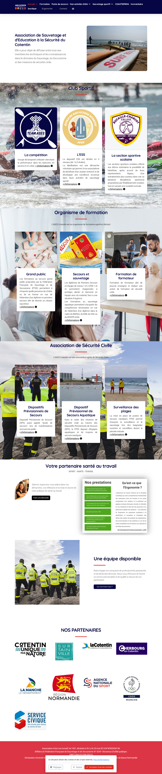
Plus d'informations (101, 759)
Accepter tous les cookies (100, 767)
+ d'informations (42, 166)
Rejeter (79, 767)
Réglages (57, 767)
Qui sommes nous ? (105, 587)
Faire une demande (41, 498)
